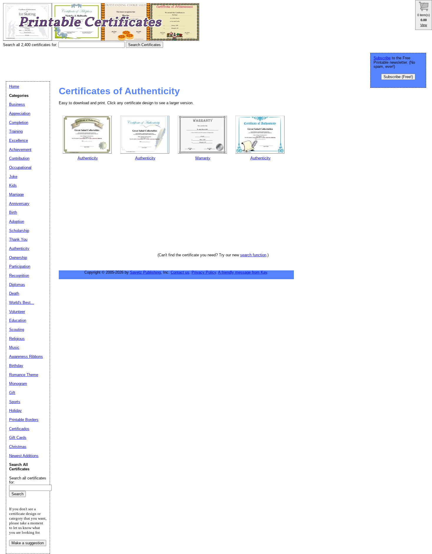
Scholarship (19, 230)
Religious (17, 338)
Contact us (180, 272)
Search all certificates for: (27, 480)
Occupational (20, 167)
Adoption (16, 221)
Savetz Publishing (145, 272)
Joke (13, 176)
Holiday (15, 410)
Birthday (16, 365)
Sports (14, 402)
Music (14, 347)
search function (253, 255)
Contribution (19, 158)
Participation (19, 266)
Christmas (17, 446)
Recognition (19, 275)
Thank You (18, 239)
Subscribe (382, 58)
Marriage (16, 194)
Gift (12, 392)
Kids (13, 185)
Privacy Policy (204, 272)
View (423, 25)
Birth (13, 212)
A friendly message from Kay (242, 272)
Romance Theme (23, 375)
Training (16, 131)
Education (17, 320)
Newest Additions (23, 456)
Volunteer (17, 311)
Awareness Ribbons (26, 356)
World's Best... (21, 302)
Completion (18, 122)
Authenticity (19, 248)
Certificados (19, 429)
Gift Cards (17, 437)
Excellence (18, 140)
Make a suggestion (27, 543)
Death (14, 293)
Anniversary (19, 203)
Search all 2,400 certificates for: (30, 45)
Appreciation (19, 113)
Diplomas (17, 284)
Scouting (16, 329)
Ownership (18, 257)
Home (14, 86)
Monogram (18, 383)
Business (17, 104)
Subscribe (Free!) (398, 77)
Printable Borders (23, 419)
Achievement (20, 149)
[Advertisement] (110, 62)
